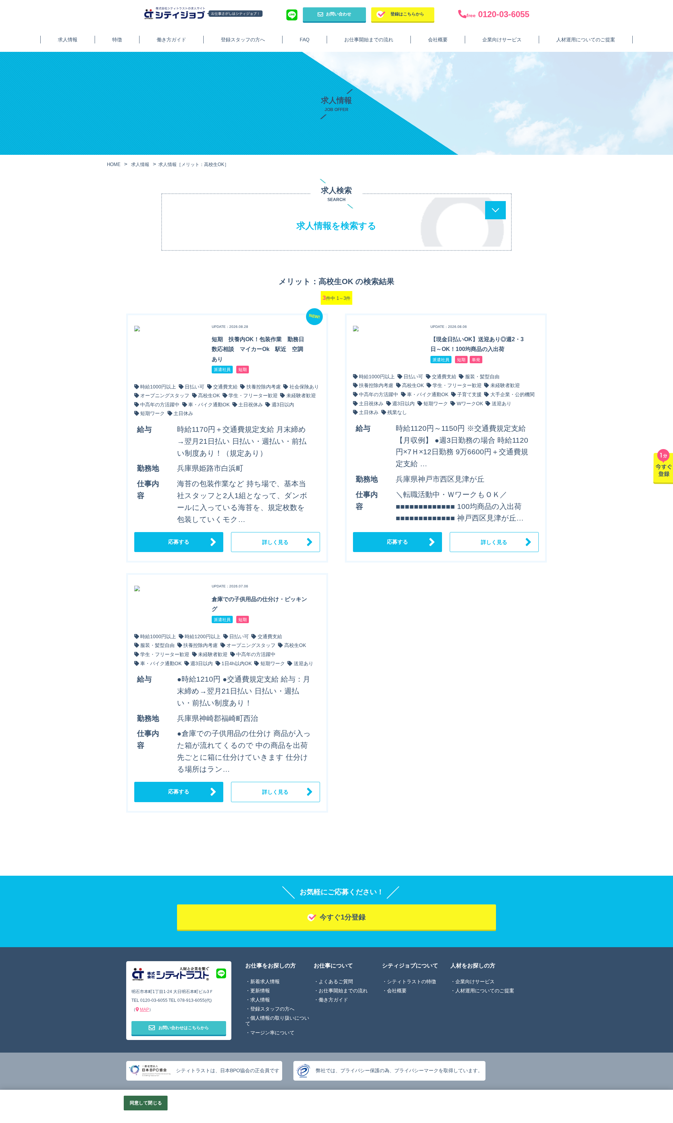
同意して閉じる (146, 1102)
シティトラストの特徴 (411, 981)
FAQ (305, 39)
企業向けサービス (502, 39)
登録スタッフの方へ (243, 39)
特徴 (117, 39)
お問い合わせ (338, 14)
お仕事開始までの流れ (368, 39)
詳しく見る (275, 542)
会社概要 (438, 39)
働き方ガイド (171, 39)
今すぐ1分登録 (343, 917)
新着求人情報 (265, 981)
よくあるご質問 (336, 981)
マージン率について (272, 1032)
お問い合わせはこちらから (183, 1027)
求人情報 (67, 39)
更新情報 (260, 990)
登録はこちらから (407, 14)
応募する (178, 542)
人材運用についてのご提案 (585, 39)
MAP (144, 1009)
